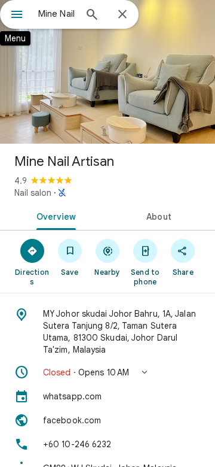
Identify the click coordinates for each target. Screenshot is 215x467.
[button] (107, 372)
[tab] (54, 215)
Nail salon (32, 192)
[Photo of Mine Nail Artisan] (107, 72)
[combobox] (56, 14)
